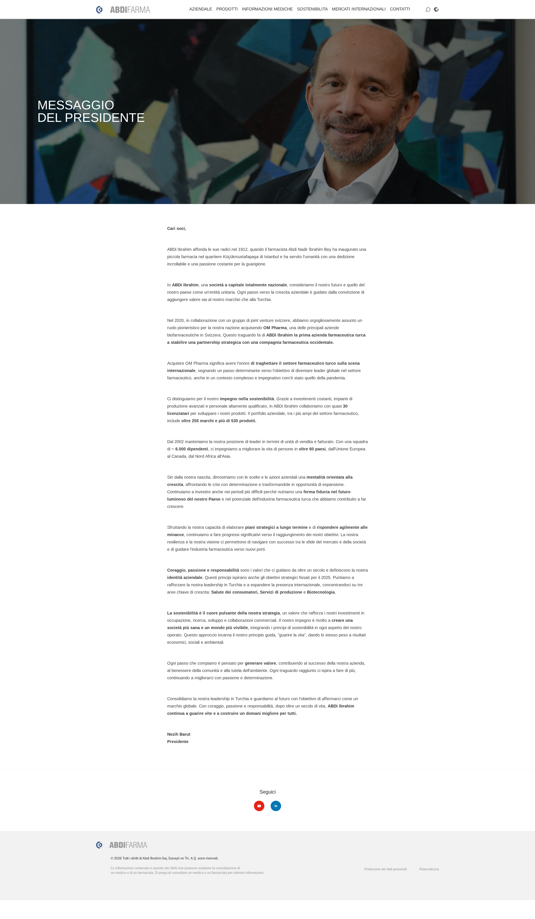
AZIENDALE (200, 9)
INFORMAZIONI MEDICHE (267, 9)
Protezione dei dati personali (385, 869)
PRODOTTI (227, 9)
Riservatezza (429, 869)
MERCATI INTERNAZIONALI (359, 9)
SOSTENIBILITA (312, 9)
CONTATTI (400, 9)
